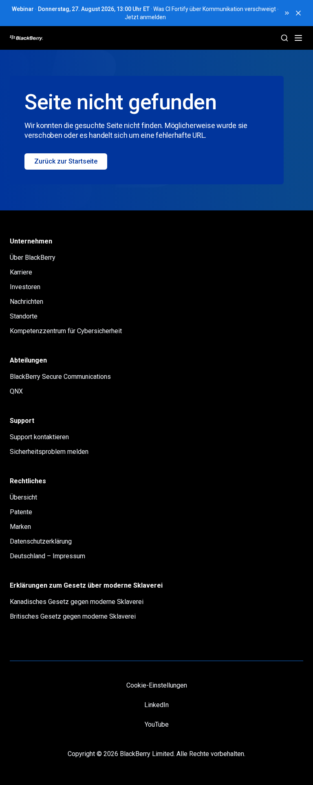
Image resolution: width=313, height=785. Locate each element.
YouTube (157, 724)
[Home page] (57, 38)
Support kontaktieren (39, 437)
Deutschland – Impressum (47, 556)
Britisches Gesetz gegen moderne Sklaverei (73, 616)
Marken (20, 527)
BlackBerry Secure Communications (60, 376)
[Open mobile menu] (298, 38)
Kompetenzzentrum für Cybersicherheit (66, 331)
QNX (16, 391)
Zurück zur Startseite (65, 161)
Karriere (21, 272)
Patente (21, 512)
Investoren (25, 287)
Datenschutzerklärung (41, 541)
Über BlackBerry (32, 257)
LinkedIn (156, 705)
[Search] (284, 38)
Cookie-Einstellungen (156, 685)
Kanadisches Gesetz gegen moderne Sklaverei (76, 602)
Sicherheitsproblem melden (49, 452)
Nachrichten (26, 301)
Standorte (23, 316)
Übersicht (23, 497)
